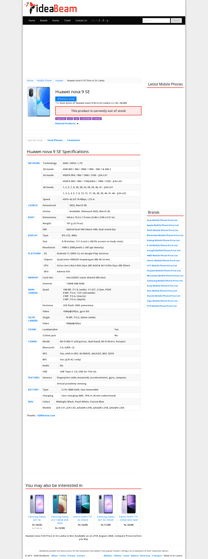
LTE (70, 118)
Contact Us (81, 20)
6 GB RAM (85, 118)
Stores (55, 20)
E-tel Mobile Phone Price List (162, 245)
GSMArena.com (46, 415)
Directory (145, 555)
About (55, 555)
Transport (157, 555)
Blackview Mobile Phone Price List (165, 235)
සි (103, 20)
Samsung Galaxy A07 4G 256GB (105, 518)
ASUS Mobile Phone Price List (162, 230)
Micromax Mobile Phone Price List (165, 275)
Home (32, 20)
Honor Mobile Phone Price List (163, 260)
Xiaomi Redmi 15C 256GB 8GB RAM (128, 518)
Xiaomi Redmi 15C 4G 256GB (82, 518)
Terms (62, 555)
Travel (67, 20)
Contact (81, 555)
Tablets (117, 555)
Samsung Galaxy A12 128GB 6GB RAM (60, 520)
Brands (43, 20)
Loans (126, 555)
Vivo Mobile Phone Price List (162, 290)
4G (76, 118)
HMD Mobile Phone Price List (162, 255)
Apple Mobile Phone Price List (163, 225)
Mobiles (108, 555)
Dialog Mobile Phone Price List (163, 240)
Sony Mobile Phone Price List (162, 285)
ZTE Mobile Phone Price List (162, 305)
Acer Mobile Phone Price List (162, 220)
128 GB (97, 118)
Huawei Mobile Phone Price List (164, 270)
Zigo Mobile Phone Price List (162, 300)
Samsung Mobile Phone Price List (165, 280)
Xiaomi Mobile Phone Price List (163, 295)
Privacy (71, 555)
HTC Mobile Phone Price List (162, 265)
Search (176, 20)
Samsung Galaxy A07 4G (37, 518)
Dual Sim (61, 118)
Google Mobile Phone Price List (164, 250)
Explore (135, 555)
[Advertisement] (104, 51)
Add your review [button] (67, 99)
